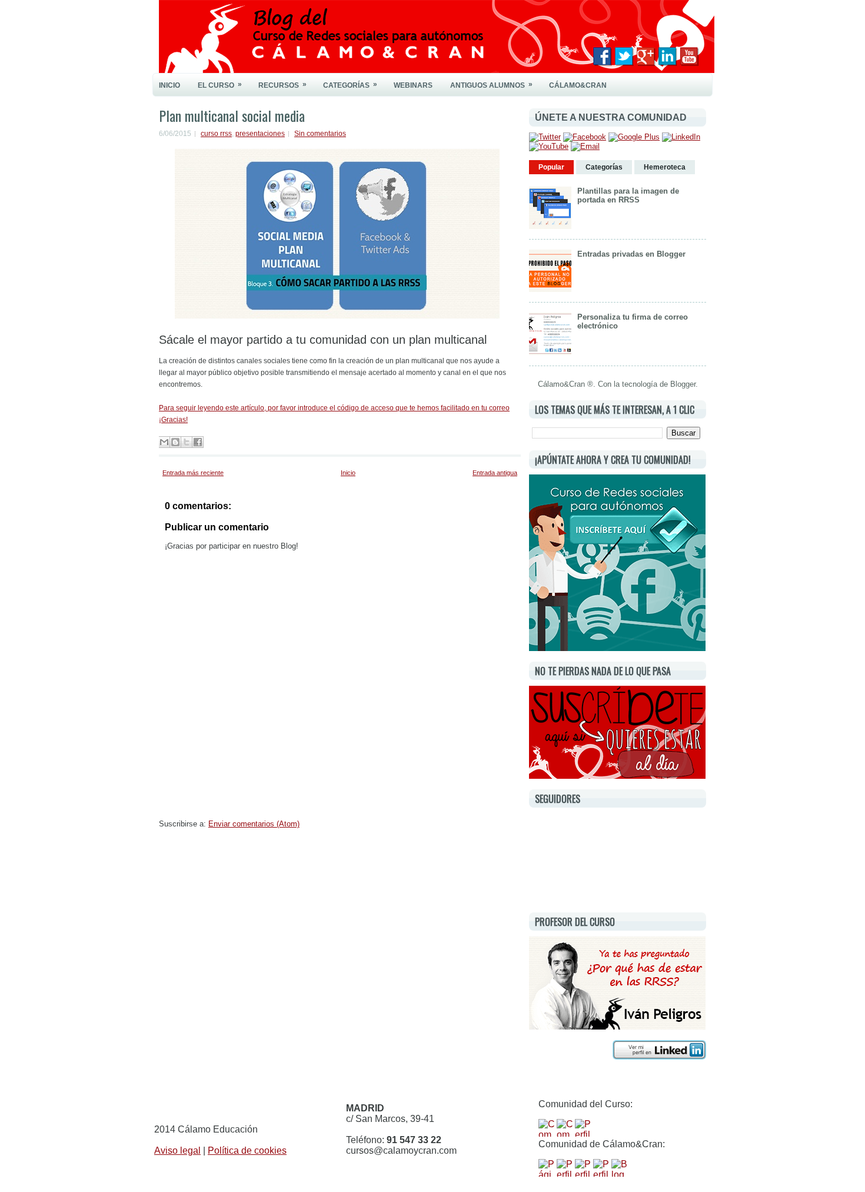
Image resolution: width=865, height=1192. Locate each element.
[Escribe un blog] (175, 442)
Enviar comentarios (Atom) (254, 823)
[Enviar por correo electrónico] (164, 442)
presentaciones (260, 134)
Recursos (282, 84)
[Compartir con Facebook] (198, 442)
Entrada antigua (495, 472)
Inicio (169, 85)
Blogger (683, 384)
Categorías (350, 84)
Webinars (413, 85)
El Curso (220, 84)
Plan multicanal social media (232, 115)
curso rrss (216, 134)
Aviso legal (177, 1150)
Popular (551, 167)
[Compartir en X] (186, 442)
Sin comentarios (320, 134)
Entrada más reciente (193, 472)
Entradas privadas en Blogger (631, 254)
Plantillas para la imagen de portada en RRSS (628, 195)
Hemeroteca (665, 167)
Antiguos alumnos (491, 84)
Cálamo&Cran (578, 85)
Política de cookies (247, 1150)
